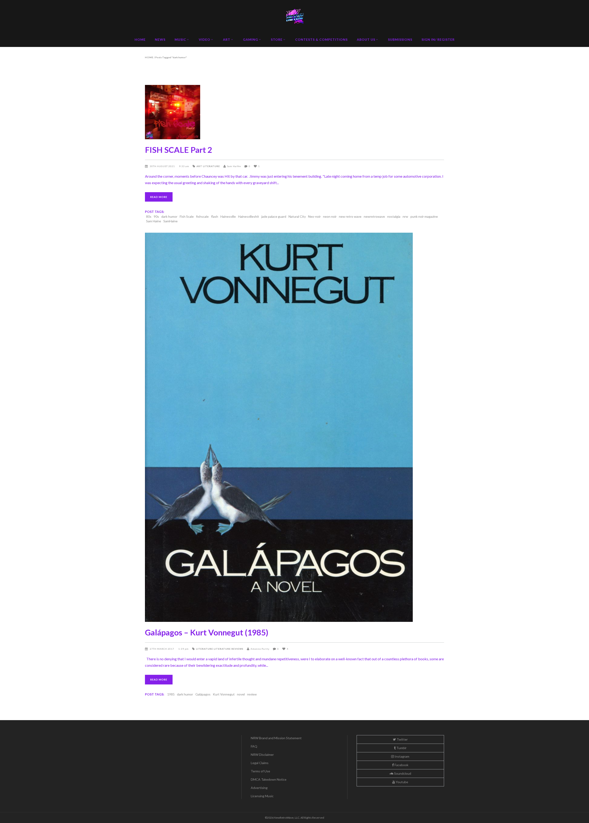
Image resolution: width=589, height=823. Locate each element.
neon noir (330, 216)
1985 (171, 694)
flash (214, 216)
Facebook (401, 765)
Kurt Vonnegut (224, 694)
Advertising (259, 788)
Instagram (401, 756)
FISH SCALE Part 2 (178, 149)
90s (156, 216)
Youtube (401, 782)
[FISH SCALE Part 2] (294, 112)
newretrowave (374, 216)
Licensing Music (262, 796)
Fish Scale (187, 216)
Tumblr (401, 748)
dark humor (169, 216)
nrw (405, 216)
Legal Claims (260, 763)
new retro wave (350, 216)
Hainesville (228, 216)
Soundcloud (402, 773)
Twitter (402, 739)
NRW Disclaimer (262, 754)
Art (199, 166)
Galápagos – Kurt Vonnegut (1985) (206, 632)
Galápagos (203, 694)
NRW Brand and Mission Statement (276, 738)
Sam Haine (153, 221)
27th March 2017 (162, 648)
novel (241, 694)
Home (149, 57)
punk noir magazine (424, 216)
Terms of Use (260, 771)
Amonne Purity (260, 648)
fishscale (202, 216)
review (252, 694)
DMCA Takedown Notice (268, 779)
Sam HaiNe (234, 166)
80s (148, 216)
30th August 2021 (163, 166)
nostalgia (393, 216)
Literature (211, 166)
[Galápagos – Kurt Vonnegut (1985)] (294, 427)
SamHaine (170, 221)
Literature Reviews (228, 648)
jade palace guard (273, 216)
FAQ (254, 746)
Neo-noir (314, 216)
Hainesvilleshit (248, 216)
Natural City (297, 216)
